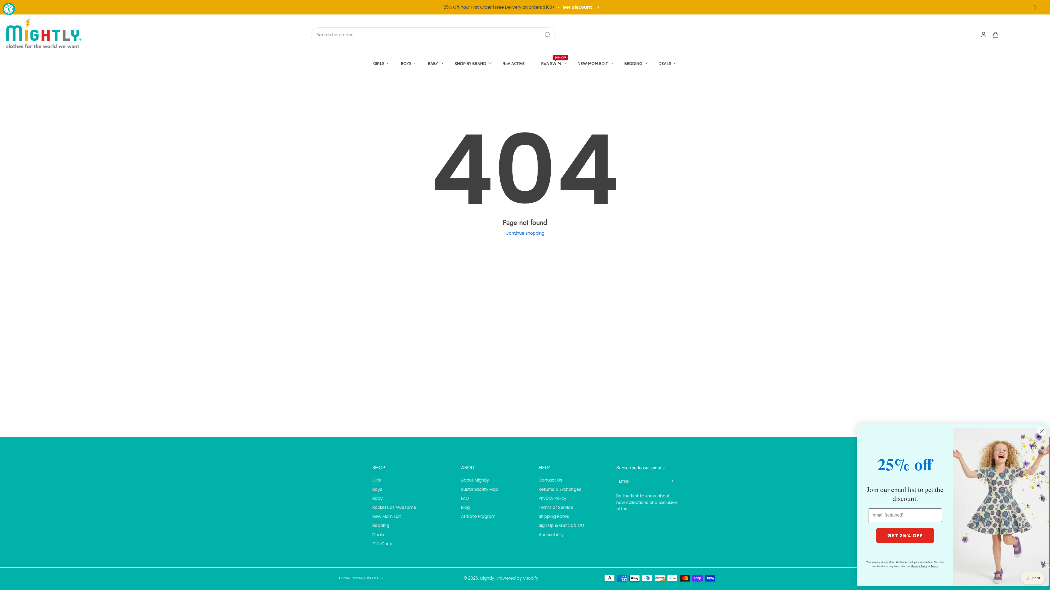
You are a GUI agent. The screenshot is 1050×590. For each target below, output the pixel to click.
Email (624, 481)
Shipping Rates (554, 516)
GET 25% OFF (905, 535)
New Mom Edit (386, 516)
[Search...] (547, 35)
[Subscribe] (671, 481)
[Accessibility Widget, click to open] (9, 9)
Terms (934, 566)
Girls (376, 480)
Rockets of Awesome (394, 507)
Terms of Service (556, 507)
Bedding (380, 525)
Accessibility (551, 535)
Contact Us (550, 480)
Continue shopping (525, 233)
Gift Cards (382, 544)
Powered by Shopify (517, 578)
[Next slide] (1035, 7)
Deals (378, 535)
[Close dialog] (1041, 431)
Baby (377, 498)
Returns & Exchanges (560, 489)
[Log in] (983, 34)
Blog (465, 507)
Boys (377, 489)
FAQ (465, 498)
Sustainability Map (479, 489)
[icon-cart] (995, 34)
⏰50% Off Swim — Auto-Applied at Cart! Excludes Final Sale (503, 7)
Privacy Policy (552, 498)
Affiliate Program (478, 516)
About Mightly (475, 480)
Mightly (487, 578)
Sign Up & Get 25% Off (561, 525)
